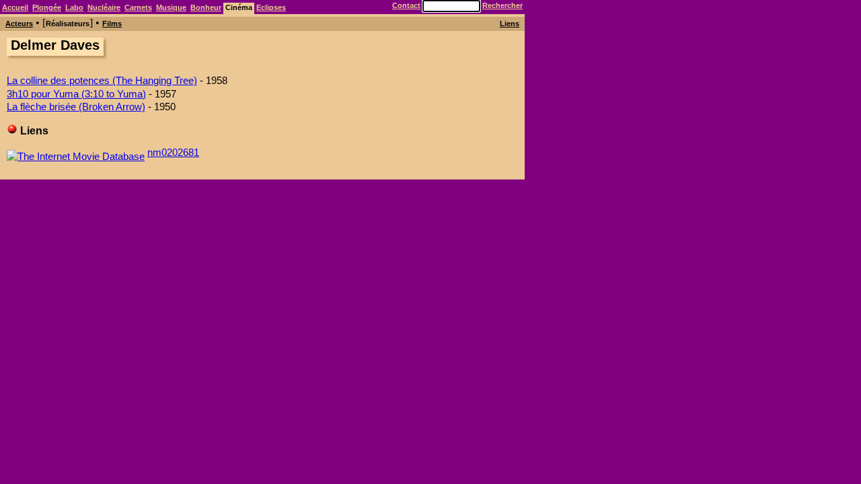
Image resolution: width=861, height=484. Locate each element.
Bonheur (205, 7)
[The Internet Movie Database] (76, 152)
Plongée (46, 7)
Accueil (15, 7)
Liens (509, 23)
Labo (74, 7)
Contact (406, 5)
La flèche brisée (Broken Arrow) (76, 106)
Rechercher (502, 5)
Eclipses (271, 7)
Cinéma (238, 7)
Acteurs (19, 23)
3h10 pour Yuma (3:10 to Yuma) (76, 93)
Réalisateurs (67, 23)
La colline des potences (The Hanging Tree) (102, 80)
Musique (171, 7)
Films (112, 23)
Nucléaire (103, 7)
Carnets (138, 7)
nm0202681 (173, 152)
